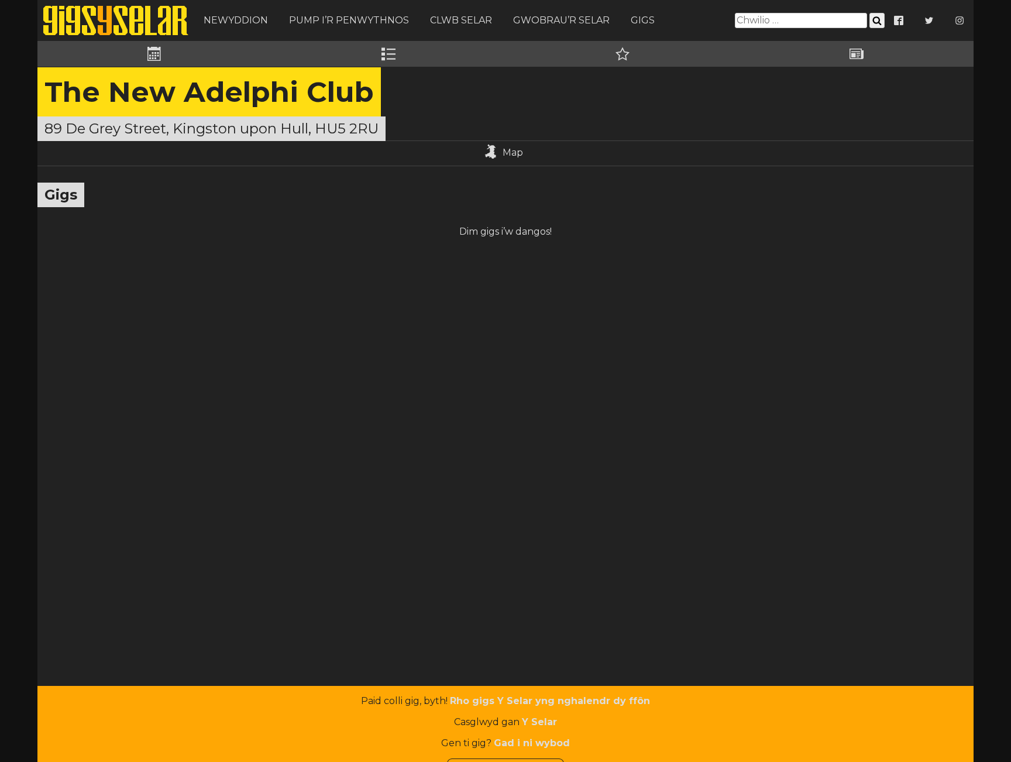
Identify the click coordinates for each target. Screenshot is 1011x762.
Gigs (643, 20)
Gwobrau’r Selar (561, 20)
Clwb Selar (461, 20)
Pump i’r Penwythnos (349, 20)
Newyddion (236, 20)
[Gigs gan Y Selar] (115, 20)
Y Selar (539, 721)
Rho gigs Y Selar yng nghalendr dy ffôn (550, 700)
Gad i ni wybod (532, 743)
